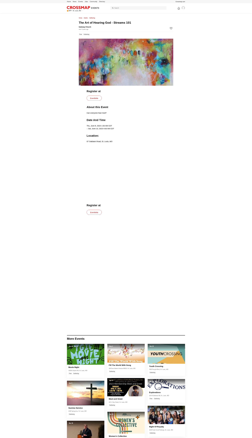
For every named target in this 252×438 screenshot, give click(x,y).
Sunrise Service (75, 408)
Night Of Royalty (156, 427)
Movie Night (73, 367)
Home (69, 1)
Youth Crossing (156, 366)
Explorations (155, 392)
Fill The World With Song (120, 365)
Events (80, 1)
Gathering (92, 18)
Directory (102, 1)
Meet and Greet (115, 399)
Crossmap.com (180, 1)
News (74, 1)
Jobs (86, 1)
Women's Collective (118, 436)
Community (93, 1)
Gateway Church (85, 27)
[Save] (171, 28)
